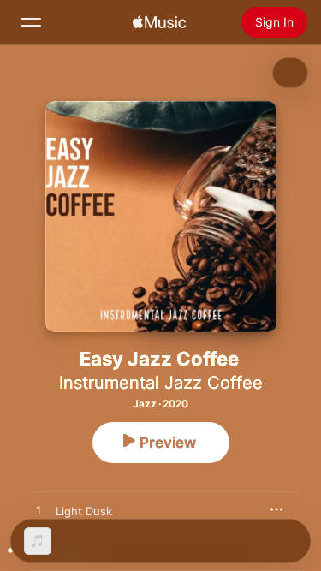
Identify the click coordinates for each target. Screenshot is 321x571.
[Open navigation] (31, 22)
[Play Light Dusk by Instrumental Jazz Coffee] (38, 511)
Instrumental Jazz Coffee (161, 382)
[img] (159, 22)
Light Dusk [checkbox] (84, 511)
